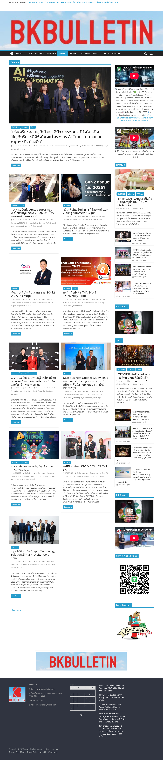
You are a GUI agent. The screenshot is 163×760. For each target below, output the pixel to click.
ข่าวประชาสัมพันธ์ (45, 223)
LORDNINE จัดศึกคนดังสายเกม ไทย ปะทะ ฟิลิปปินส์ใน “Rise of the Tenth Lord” (133, 377)
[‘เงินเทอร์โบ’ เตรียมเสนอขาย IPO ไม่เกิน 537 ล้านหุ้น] (34, 258)
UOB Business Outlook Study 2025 (75, 394)
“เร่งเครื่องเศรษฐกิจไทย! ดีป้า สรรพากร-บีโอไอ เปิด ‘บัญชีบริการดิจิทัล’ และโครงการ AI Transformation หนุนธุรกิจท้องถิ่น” (57, 136)
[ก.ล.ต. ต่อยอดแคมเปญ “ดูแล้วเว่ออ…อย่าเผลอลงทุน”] (34, 432)
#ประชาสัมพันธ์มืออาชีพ (125, 118)
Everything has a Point (24, 391)
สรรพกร (22, 149)
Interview (85, 53)
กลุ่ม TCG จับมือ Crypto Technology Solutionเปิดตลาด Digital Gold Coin (33, 554)
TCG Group (23, 565)
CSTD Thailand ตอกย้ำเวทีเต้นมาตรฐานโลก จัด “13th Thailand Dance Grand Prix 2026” (142, 254)
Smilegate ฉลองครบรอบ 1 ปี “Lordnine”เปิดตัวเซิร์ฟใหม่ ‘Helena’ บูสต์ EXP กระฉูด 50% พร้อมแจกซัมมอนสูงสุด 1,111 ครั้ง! (134, 453)
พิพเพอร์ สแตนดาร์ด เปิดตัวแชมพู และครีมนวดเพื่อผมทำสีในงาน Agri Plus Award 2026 (142, 237)
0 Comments (40, 146)
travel (96, 53)
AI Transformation (58, 146)
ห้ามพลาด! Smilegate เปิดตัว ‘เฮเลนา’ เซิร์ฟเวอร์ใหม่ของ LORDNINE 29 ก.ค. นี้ (58, 2)
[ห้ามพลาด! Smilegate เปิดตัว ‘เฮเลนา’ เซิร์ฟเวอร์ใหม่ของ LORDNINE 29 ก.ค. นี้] (123, 410)
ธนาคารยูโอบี (77, 398)
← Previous (15, 610)
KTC (103, 473)
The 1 (35, 391)
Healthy (74, 53)
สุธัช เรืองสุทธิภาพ (19, 306)
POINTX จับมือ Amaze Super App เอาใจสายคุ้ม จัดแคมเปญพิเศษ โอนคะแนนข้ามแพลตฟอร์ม (32, 213)
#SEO (130, 120)
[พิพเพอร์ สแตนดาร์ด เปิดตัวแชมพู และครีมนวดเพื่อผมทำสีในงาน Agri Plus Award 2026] (123, 232)
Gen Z (104, 216)
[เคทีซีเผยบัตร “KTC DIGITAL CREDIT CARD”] (86, 432)
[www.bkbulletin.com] (12, 53)
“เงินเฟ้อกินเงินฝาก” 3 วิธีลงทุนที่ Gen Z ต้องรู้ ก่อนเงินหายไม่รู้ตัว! (85, 211)
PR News (116, 53)
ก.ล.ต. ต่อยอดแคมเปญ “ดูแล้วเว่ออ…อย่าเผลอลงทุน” (33, 467)
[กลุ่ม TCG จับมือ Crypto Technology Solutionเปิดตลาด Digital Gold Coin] (34, 517)
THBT (79, 302)
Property (39, 53)
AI (50, 146)
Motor (106, 53)
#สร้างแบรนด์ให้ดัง (140, 120)
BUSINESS (20, 53)
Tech (30, 53)
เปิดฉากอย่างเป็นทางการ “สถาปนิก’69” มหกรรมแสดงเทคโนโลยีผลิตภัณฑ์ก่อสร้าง (142, 270)
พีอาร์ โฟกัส (20, 568)
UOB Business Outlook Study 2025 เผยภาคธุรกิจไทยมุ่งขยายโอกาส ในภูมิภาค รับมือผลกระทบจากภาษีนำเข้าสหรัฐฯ (85, 383)
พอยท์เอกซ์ (28, 226)
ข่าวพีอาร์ (99, 146)
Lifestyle (51, 53)
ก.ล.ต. (51, 473)
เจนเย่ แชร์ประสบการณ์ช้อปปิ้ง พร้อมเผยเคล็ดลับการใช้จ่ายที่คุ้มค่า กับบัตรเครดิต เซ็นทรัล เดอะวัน (33, 381)
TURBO (13, 302)
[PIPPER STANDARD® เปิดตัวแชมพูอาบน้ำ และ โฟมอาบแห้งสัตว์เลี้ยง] (134, 170)
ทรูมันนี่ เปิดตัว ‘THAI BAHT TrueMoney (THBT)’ (79, 294)
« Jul (82, 714)
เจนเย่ (16, 394)
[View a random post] (151, 53)
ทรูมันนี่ (104, 302)
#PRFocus (148, 115)
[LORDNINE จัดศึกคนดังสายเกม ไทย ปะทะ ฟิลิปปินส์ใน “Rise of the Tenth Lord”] (134, 346)
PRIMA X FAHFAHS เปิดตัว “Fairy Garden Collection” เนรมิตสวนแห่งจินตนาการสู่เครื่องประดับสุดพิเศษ (141, 288)
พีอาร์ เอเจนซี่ (37, 226)
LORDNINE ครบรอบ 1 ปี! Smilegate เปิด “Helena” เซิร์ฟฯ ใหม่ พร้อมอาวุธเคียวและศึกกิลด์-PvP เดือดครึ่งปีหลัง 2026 (142, 433)
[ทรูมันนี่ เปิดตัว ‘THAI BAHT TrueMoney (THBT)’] (86, 258)
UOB (103, 391)
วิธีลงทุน (93, 219)
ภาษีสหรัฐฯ (97, 398)
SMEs (93, 146)
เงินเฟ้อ (99, 219)
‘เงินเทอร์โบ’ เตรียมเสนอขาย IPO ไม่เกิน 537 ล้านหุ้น (33, 294)
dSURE (83, 146)
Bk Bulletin (29, 146)
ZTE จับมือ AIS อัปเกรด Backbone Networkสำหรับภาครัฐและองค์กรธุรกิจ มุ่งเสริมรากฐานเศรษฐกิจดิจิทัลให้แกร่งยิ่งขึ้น (134, 475)
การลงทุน (66, 219)
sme (88, 146)
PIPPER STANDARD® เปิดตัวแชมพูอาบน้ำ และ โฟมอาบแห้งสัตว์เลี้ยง (134, 202)
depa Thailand (75, 146)
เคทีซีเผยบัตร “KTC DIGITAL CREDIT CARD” (85, 467)
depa (67, 146)
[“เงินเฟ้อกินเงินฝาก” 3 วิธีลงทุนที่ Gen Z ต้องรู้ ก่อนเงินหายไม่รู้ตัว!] (86, 176)
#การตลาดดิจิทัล (141, 118)
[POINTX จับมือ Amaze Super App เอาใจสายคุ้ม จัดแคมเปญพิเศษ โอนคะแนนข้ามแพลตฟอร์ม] (34, 176)
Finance (62, 53)
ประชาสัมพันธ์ (19, 226)
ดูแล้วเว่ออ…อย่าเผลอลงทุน (40, 476)
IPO (50, 299)
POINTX (22, 223)
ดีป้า (105, 146)
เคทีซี (102, 476)
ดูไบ (49, 565)
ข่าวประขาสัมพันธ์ (32, 223)
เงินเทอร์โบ (29, 306)
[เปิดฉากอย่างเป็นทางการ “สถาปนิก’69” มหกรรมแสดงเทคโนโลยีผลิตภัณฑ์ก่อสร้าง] (123, 265)
